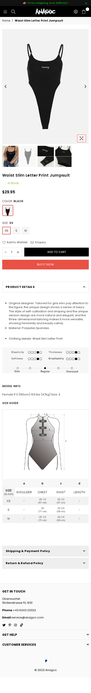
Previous (5, 86)
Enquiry (40, 242)
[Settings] (76, 11)
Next (85, 86)
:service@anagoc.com (27, 617)
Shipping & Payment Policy (28, 551)
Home (6, 20)
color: (12, 201)
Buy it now (45, 264)
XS (6, 230)
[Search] (13, 11)
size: (7, 223)
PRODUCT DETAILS (20, 287)
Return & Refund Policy (24, 563)
